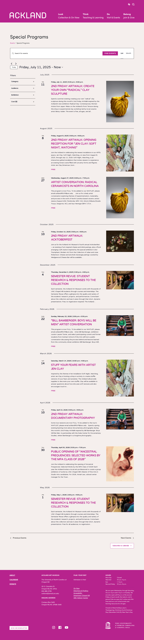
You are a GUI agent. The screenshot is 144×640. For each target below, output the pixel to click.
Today (14, 67)
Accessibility (78, 593)
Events (12, 43)
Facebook (59, 627)
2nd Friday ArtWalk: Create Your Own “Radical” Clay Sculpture (72, 90)
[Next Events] (16, 63)
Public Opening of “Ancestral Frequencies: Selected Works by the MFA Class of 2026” (75, 455)
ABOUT (12, 575)
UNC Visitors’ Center (81, 598)
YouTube (66, 627)
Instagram (53, 627)
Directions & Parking (81, 591)
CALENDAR (14, 580)
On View (77, 588)
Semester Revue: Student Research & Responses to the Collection (73, 280)
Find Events (110, 53)
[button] (133, 4)
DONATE (13, 584)
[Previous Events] (11, 63)
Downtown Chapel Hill (82, 595)
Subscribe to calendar (121, 546)
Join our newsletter (19, 628)
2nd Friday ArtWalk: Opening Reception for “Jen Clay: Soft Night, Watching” (73, 143)
